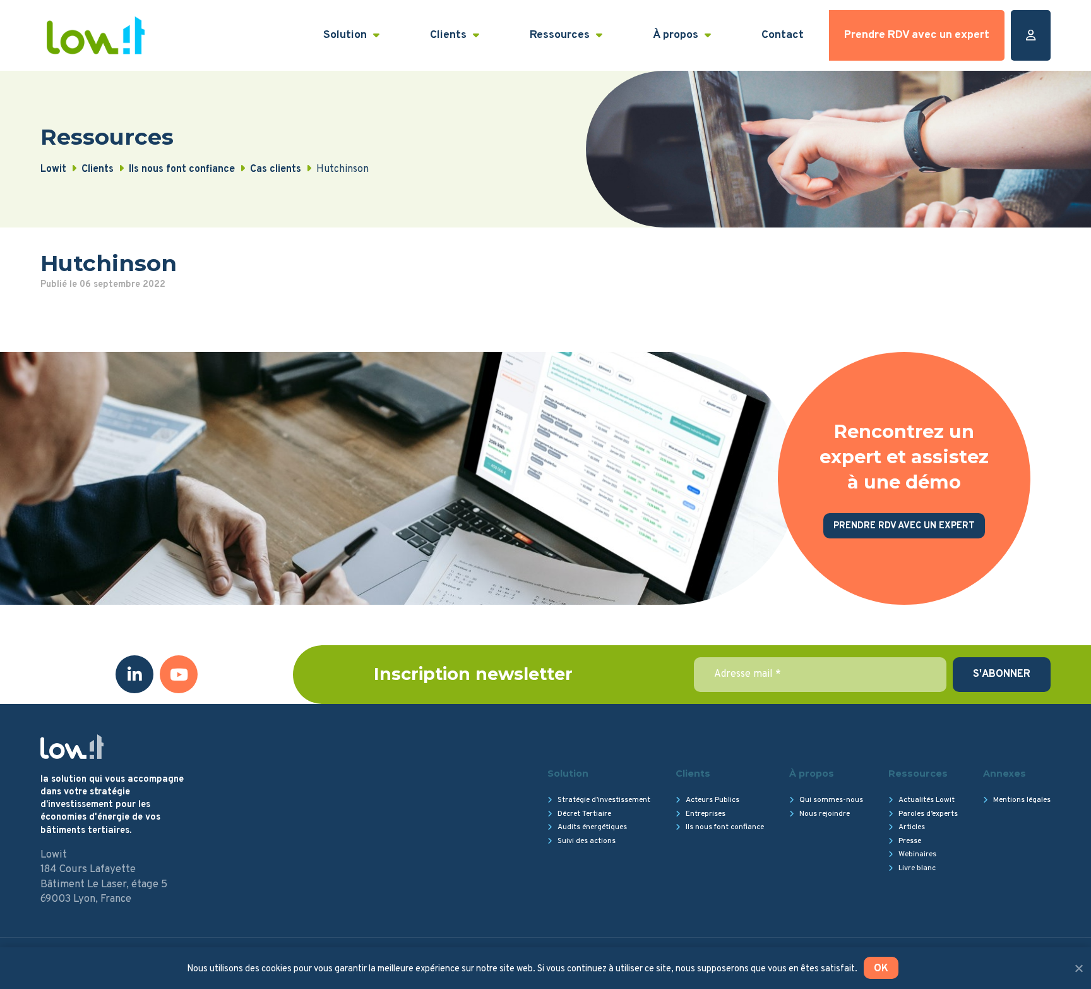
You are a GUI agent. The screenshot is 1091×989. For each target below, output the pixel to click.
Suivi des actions (586, 841)
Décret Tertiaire (584, 814)
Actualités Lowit (926, 800)
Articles (911, 827)
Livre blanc (917, 868)
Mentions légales (1022, 800)
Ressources (560, 35)
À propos (675, 35)
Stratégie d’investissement (603, 800)
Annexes (1004, 773)
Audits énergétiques (592, 827)
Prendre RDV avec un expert (916, 35)
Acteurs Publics (712, 800)
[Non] (1078, 968)
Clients (448, 35)
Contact (782, 35)
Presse (909, 841)
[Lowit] (95, 35)
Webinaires (917, 854)
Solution (345, 35)
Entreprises (705, 814)
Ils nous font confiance (725, 827)
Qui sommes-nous (831, 800)
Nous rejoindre (824, 814)
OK (881, 968)
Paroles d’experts (928, 814)
